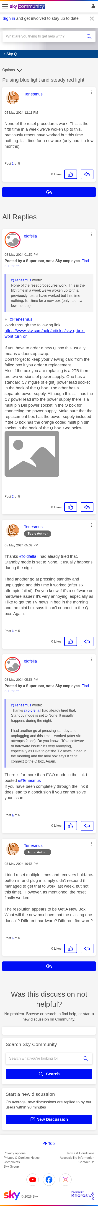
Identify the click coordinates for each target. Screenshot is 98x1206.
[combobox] (44, 36)
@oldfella (27, 556)
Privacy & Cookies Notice (22, 1157)
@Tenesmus (21, 280)
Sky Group (11, 1166)
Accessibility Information (77, 1157)
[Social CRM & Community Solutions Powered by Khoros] (83, 1195)
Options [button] (8, 70)
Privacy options (15, 1153)
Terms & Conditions (80, 1153)
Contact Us (86, 1162)
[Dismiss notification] (92, 18)
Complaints (12, 1162)
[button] (91, 92)
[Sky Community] (28, 6)
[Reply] (87, 174)
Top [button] (51, 1143)
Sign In (92, 7)
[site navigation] (5, 6)
